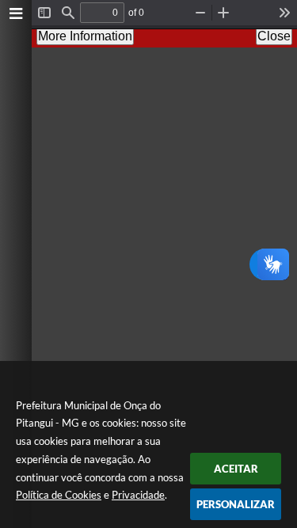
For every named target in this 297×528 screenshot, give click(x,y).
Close (274, 36)
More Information (85, 36)
